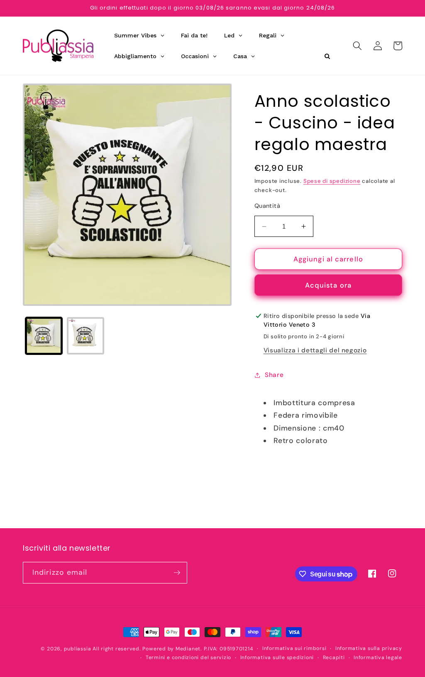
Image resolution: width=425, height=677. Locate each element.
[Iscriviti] (177, 572)
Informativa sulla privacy (368, 648)
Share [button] (274, 375)
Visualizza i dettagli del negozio (315, 350)
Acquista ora (328, 285)
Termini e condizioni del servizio (188, 657)
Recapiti (334, 657)
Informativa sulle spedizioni (277, 657)
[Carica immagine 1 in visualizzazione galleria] (44, 336)
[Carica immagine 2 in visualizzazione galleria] (85, 336)
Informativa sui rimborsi (294, 648)
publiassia (77, 648)
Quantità (267, 205)
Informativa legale (378, 657)
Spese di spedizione (332, 181)
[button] (357, 46)
